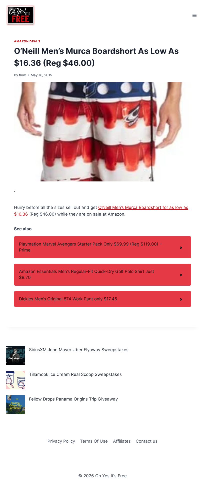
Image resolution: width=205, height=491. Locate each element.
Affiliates (122, 441)
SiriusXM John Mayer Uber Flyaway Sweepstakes (78, 349)
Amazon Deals (27, 41)
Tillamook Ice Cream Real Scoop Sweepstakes (75, 374)
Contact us (147, 441)
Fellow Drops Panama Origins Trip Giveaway (73, 399)
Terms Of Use (94, 441)
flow (22, 75)
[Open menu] (194, 15)
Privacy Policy (61, 441)
